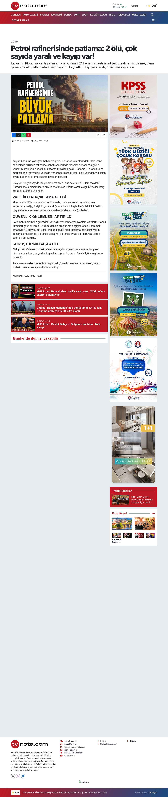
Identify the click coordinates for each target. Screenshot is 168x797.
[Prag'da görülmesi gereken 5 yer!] (122, 523)
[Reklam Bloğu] (133, 106)
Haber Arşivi (69, 756)
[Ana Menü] (153, 20)
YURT (77, 15)
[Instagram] (18, 776)
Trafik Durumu (70, 744)
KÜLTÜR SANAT (98, 15)
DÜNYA (68, 15)
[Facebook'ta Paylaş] (14, 135)
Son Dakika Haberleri (73, 753)
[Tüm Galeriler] (153, 513)
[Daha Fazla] (28, 135)
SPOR (85, 15)
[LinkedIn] (23, 776)
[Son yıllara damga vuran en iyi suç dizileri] (145, 523)
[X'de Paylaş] (18, 135)
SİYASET (44, 15)
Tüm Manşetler (70, 750)
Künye (103, 741)
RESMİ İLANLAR (20, 20)
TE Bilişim (152, 792)
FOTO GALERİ (30, 15)
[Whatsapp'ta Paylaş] (23, 135)
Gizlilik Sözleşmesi (108, 744)
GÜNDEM (16, 15)
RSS (16, 792)
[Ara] (152, 15)
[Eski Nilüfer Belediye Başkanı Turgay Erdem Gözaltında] (150, 535)
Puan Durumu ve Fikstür (74, 747)
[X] (13, 776)
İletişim (133, 741)
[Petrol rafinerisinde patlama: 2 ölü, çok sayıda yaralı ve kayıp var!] (59, 103)
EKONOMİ (56, 15)
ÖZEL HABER (139, 15)
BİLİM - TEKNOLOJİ (119, 15)
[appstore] (84, 782)
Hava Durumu (70, 741)
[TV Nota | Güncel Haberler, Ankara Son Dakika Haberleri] (29, 6)
